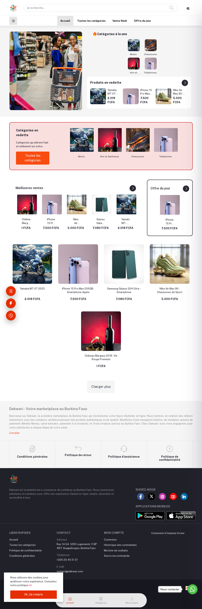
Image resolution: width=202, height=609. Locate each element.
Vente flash (119, 20)
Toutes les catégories (91, 20)
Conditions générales (22, 555)
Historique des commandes (120, 544)
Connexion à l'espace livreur (168, 533)
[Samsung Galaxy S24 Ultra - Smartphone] (101, 204)
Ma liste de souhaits (116, 550)
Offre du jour (142, 20)
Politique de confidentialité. (25, 550)
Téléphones (150, 72)
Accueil (65, 20)
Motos (133, 54)
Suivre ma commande (117, 555)
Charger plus (101, 387)
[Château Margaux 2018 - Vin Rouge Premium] (27, 204)
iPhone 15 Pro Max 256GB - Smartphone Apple (51, 221)
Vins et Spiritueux (133, 72)
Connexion (110, 539)
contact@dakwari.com (70, 571)
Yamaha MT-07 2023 (125, 221)
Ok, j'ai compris (33, 594)
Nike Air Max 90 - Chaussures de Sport (76, 221)
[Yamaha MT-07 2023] (98, 96)
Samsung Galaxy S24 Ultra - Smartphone (100, 221)
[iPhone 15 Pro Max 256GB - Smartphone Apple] (131, 96)
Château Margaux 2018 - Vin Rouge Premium (26, 221)
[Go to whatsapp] (192, 589)
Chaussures (150, 54)
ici (30, 585)
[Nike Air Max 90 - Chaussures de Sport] (163, 96)
